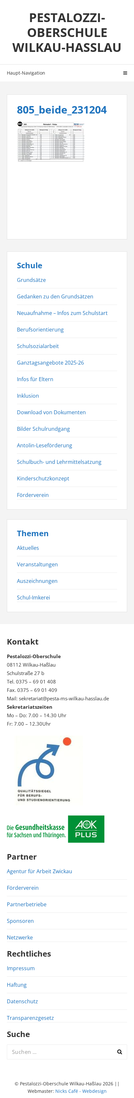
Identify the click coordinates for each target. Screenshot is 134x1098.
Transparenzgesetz (30, 1017)
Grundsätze (31, 280)
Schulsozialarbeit (38, 346)
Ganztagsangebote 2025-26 (50, 362)
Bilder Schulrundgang (43, 428)
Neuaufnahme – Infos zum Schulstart (62, 313)
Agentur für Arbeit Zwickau (39, 871)
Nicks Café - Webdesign (81, 1091)
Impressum (21, 968)
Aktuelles (28, 547)
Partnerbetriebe (27, 904)
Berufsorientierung (40, 329)
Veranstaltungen (37, 564)
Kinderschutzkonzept (43, 478)
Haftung (17, 984)
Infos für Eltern (35, 379)
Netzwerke (20, 937)
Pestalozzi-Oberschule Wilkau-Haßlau (67, 32)
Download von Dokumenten (51, 412)
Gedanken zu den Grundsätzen (55, 296)
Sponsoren (20, 920)
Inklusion (28, 395)
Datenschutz (22, 1001)
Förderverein (33, 495)
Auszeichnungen (37, 581)
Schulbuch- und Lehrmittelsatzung (59, 461)
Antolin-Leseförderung (44, 445)
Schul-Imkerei (33, 597)
